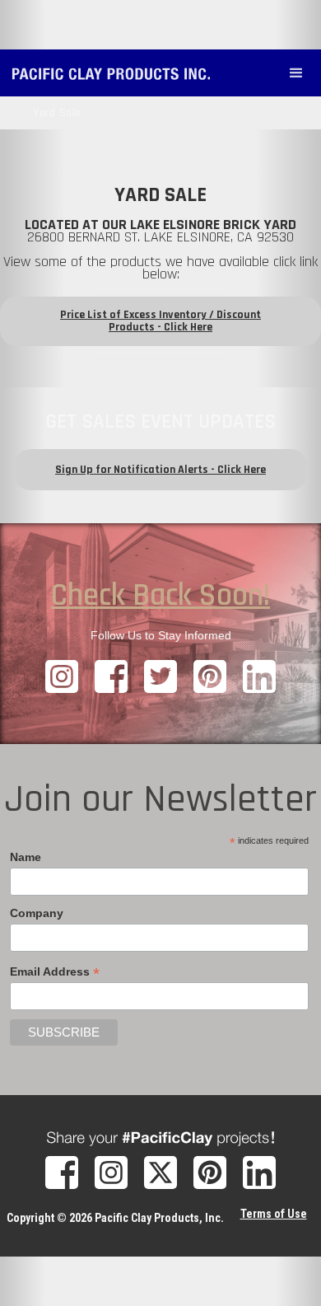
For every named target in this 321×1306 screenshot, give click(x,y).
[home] (115, 66)
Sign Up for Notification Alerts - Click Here (160, 469)
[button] (296, 72)
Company (36, 913)
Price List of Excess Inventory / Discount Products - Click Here (160, 321)
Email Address (55, 972)
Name (25, 857)
